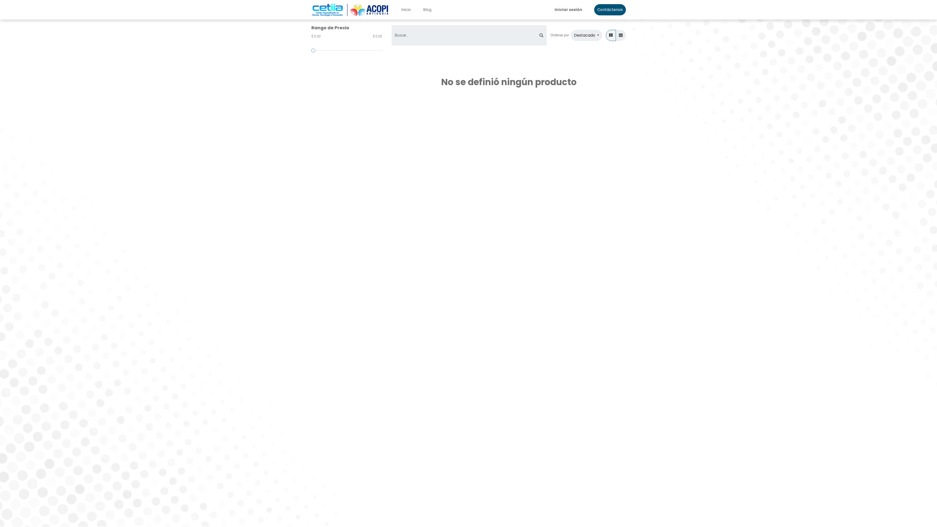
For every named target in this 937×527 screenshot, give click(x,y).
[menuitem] (406, 10)
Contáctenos (610, 9)
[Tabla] (611, 35)
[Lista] (621, 35)
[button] (586, 35)
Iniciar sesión (568, 9)
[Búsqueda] (541, 35)
